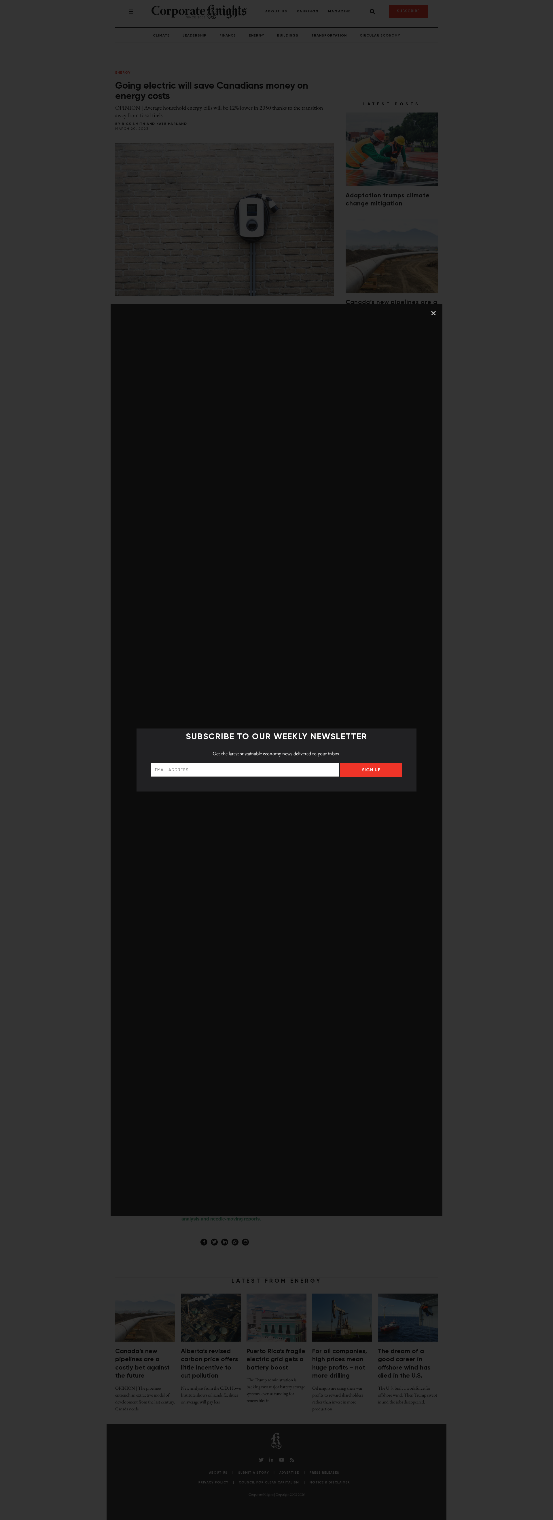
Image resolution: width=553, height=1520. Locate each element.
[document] (276, 760)
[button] (433, 313)
